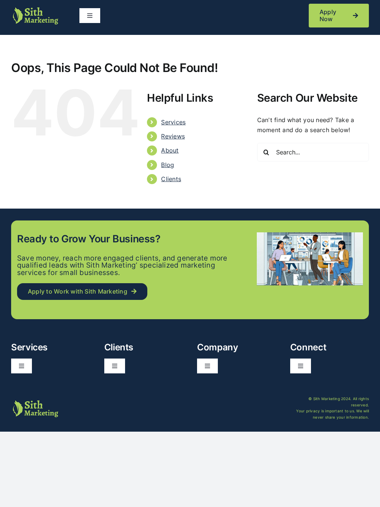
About (169, 150)
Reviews (173, 136)
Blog (167, 165)
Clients (171, 179)
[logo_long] (35, 9)
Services (173, 122)
